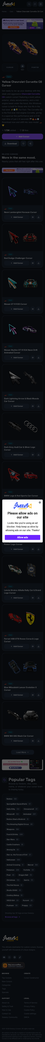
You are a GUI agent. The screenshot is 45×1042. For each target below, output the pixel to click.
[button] (22, 537)
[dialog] (22, 521)
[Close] (39, 502)
